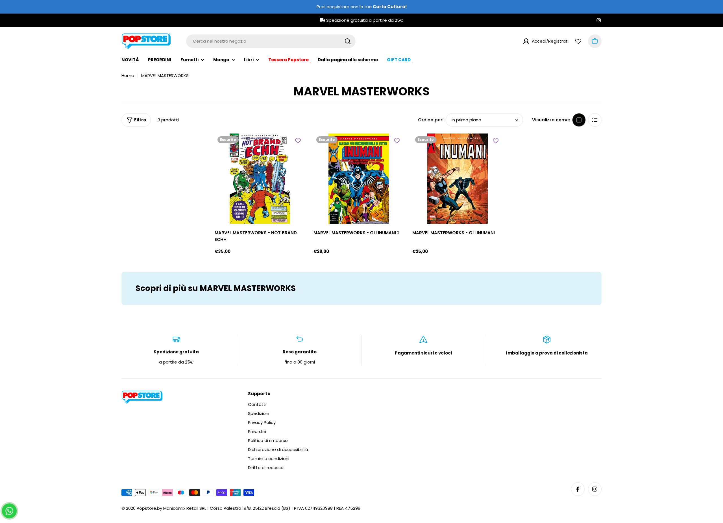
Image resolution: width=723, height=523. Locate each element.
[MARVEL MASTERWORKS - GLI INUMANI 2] (358, 179)
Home (127, 75)
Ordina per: (430, 120)
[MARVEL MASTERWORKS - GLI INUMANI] (457, 179)
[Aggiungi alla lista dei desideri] (298, 140)
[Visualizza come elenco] (595, 120)
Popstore (146, 508)
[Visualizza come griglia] (579, 120)
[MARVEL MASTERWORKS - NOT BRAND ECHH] (260, 179)
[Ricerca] (347, 41)
